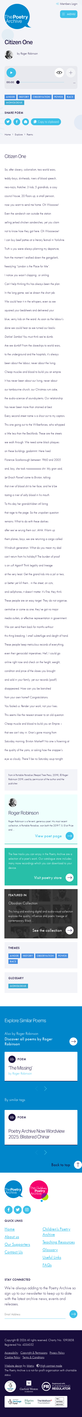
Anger (10, 96)
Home (10, 1229)
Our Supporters (17, 1244)
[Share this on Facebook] (16, 121)
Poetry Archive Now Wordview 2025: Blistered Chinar (36, 1134)
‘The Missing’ (20, 1068)
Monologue (14, 102)
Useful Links (52, 1257)
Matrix (30, 1365)
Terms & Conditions (33, 1357)
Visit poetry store (48, 877)
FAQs (47, 1265)
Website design (13, 1365)
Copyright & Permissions (33, 1352)
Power (58, 96)
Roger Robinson (29, 53)
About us (12, 1236)
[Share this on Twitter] (8, 121)
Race (70, 96)
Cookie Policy (12, 1357)
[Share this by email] (25, 121)
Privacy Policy (57, 1352)
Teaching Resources (59, 1242)
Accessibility (11, 1352)
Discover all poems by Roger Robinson (28, 1041)
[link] (11, 72)
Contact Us (14, 1252)
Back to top (60, 1164)
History (24, 96)
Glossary (50, 1249)
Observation (41, 96)
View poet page (48, 835)
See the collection (47, 930)
